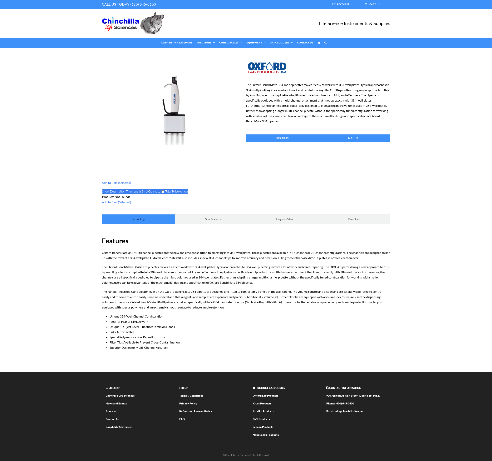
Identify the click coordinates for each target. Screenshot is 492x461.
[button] (325, 43)
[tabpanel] (246, 292)
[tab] (138, 219)
